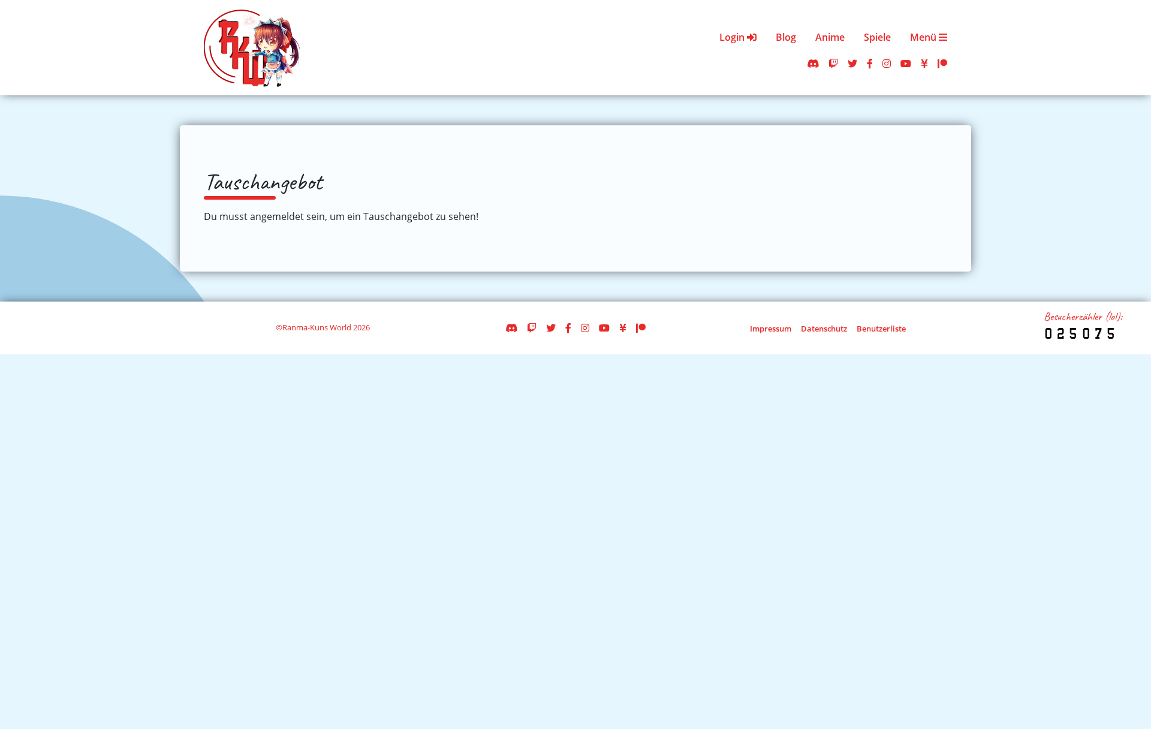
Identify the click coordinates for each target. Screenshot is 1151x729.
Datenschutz (824, 328)
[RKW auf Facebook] (870, 63)
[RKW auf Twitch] (833, 63)
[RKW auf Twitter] (852, 63)
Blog (786, 37)
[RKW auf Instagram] (886, 63)
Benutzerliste (881, 328)
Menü (924, 37)
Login (733, 37)
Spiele (877, 37)
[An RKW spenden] (924, 63)
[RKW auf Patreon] (942, 63)
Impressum (770, 328)
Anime (830, 37)
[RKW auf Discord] (813, 63)
